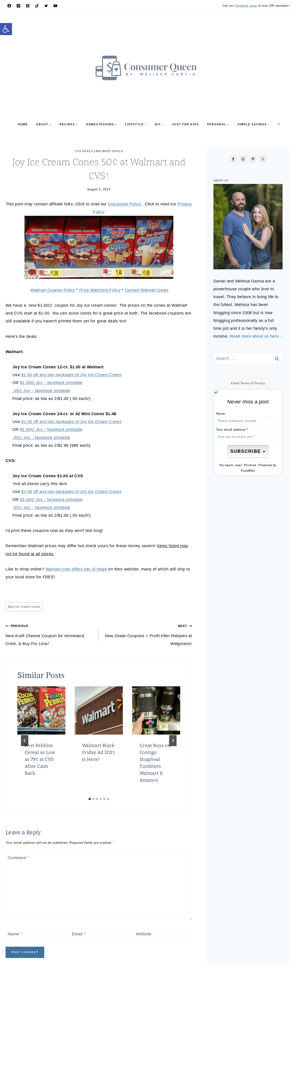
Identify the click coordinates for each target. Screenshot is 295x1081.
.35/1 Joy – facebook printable (41, 390)
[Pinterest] (27, 5)
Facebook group (245, 5)
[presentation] (41, 710)
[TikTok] (37, 5)
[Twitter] (46, 5)
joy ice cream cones (24, 606)
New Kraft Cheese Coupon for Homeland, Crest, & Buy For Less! (45, 635)
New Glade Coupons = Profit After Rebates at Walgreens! (148, 635)
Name (15, 934)
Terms (245, 383)
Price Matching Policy (99, 290)
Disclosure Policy (125, 204)
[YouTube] (55, 5)
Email (79, 934)
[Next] (173, 740)
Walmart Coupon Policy (52, 290)
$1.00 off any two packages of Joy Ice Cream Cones (71, 374)
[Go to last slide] (24, 740)
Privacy (259, 383)
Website (144, 934)
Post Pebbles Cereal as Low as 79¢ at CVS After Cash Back (40, 759)
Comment (18, 858)
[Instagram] (18, 5)
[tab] (89, 799)
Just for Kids (185, 124)
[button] (6, 29)
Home (23, 124)
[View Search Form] (279, 124)
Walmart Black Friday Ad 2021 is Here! (98, 752)
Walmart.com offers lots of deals (76, 569)
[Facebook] (9, 5)
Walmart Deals (109, 151)
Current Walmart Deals (147, 290)
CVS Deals (84, 151)
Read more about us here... (256, 336)
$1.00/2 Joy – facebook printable (51, 382)
